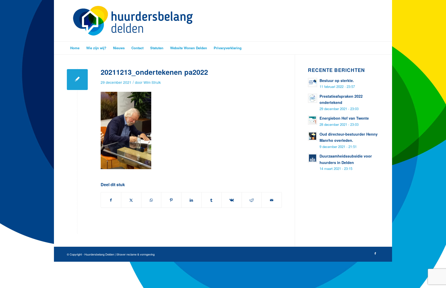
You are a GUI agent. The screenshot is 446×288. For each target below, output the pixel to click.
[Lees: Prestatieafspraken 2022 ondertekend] (312, 98)
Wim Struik (152, 82)
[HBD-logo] (133, 20)
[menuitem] (75, 48)
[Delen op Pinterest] (171, 200)
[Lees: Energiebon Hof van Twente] (312, 120)
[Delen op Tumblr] (211, 200)
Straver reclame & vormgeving (135, 254)
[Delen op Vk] (232, 200)
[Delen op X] (131, 200)
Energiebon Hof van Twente (344, 118)
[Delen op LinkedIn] (191, 200)
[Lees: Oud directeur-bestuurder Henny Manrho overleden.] (312, 136)
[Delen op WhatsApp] (151, 200)
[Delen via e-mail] (272, 200)
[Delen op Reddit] (252, 200)
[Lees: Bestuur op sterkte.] (312, 82)
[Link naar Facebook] (375, 253)
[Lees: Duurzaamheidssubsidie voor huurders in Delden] (312, 158)
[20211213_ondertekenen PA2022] (77, 79)
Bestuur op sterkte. (337, 80)
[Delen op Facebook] (111, 200)
